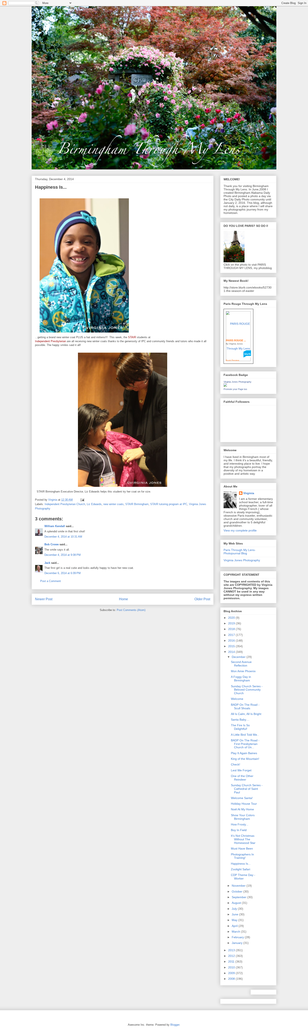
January (237, 943)
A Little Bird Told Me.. (245, 734)
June (235, 914)
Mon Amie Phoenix (243, 671)
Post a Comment (50, 581)
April (235, 926)
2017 (232, 635)
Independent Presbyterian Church (65, 504)
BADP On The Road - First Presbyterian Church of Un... (245, 744)
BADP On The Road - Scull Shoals (245, 706)
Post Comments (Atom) (131, 610)
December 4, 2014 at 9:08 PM (62, 554)
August (237, 902)
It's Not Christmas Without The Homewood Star (243, 839)
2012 (232, 956)
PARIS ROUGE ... (236, 340)
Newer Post (43, 599)
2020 (232, 617)
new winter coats (113, 504)
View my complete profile (240, 530)
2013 (232, 950)
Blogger (174, 1024)
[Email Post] (82, 499)
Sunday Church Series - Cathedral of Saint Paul (247, 789)
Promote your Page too (235, 389)
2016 (232, 640)
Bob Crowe (51, 544)
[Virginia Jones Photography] (225, 385)
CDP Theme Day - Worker (243, 876)
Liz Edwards (94, 504)
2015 (232, 646)
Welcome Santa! (242, 798)
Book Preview (232, 360)
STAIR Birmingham (137, 504)
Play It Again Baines (244, 753)
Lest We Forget (241, 770)
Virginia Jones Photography (237, 382)
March (236, 931)
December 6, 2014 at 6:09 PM (62, 573)
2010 (232, 967)
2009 (232, 973)
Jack (47, 562)
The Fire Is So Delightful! (240, 727)
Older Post (202, 599)
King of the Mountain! (245, 758)
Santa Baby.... (240, 719)
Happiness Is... (241, 863)
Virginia (248, 493)
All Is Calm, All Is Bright (246, 714)
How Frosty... (239, 824)
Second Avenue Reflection (241, 663)
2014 (232, 652)
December (239, 657)
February (238, 937)
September (239, 897)
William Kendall (54, 526)
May (235, 920)
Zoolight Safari (240, 869)
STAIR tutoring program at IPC (168, 504)
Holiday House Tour (244, 803)
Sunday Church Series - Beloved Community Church (247, 690)
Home (123, 599)
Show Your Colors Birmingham (243, 816)
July (235, 908)
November (239, 885)
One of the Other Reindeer (242, 777)
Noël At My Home (242, 809)
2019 (232, 623)
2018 (232, 629)
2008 (232, 978)
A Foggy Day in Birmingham (241, 678)
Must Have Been (242, 848)
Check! (235, 764)
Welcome (237, 698)
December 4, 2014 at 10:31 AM (63, 536)
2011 (231, 961)
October (237, 891)
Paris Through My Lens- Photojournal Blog (240, 551)
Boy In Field (239, 830)
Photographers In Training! (242, 856)
